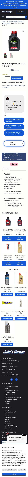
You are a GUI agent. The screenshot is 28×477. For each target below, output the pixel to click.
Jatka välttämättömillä (9, 470)
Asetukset (22, 470)
